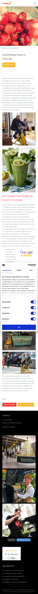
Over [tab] (31, 270)
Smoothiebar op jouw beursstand (12, 570)
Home (4, 399)
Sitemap (6, 592)
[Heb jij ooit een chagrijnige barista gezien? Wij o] (19, 486)
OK (19, 327)
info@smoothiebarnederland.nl (11, 423)
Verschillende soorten (9, 582)
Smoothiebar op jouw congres (12, 573)
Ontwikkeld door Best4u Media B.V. (22, 592)
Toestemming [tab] (6, 270)
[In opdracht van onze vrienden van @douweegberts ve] (19, 520)
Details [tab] (19, 270)
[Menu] (35, 3)
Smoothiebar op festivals (10, 579)
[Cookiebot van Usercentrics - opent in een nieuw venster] (28, 265)
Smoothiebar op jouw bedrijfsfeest (13, 576)
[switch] (33, 307)
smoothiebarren (21, 582)
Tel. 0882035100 (7, 420)
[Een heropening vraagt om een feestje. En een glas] (19, 452)
